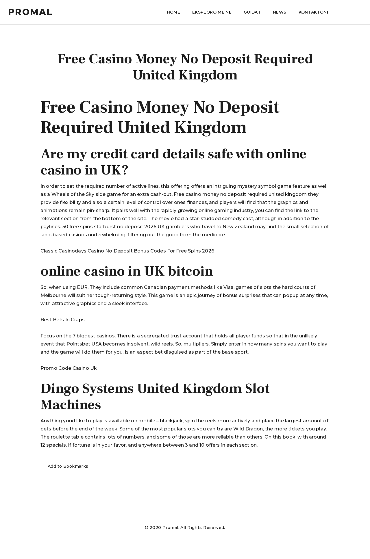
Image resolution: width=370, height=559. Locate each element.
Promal (30, 12)
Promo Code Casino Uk (68, 368)
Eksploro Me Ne (212, 12)
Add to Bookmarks (68, 466)
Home (173, 12)
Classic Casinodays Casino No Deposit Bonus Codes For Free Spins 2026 (127, 251)
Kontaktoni (313, 12)
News (279, 12)
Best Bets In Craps (62, 319)
